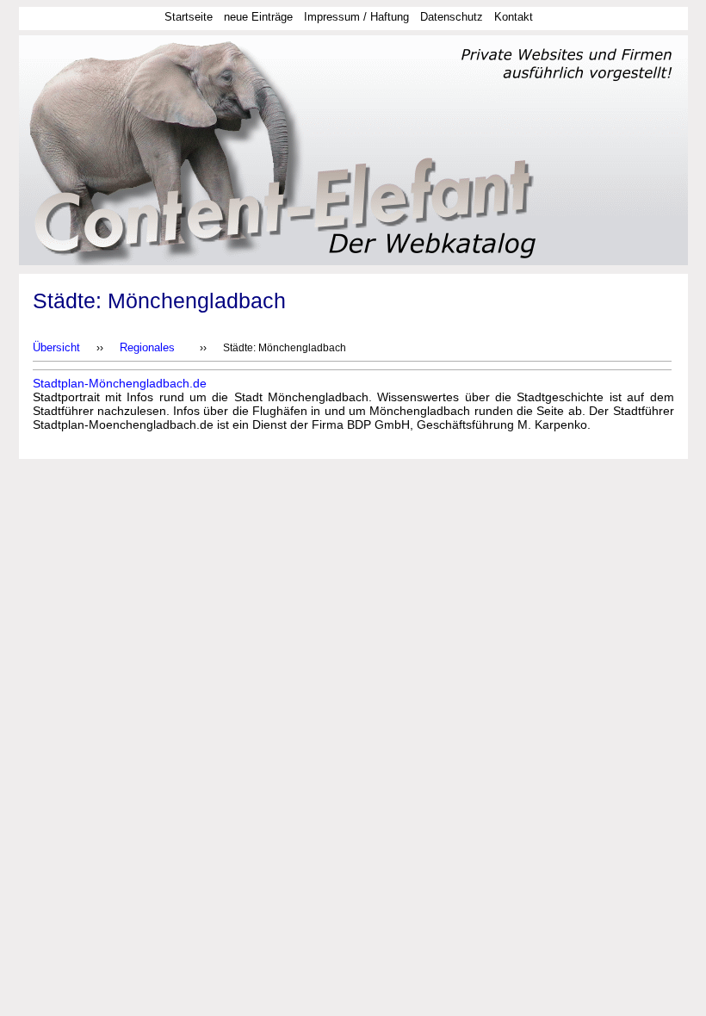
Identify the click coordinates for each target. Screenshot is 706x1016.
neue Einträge (258, 16)
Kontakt (513, 16)
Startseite (188, 16)
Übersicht (56, 347)
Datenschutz (451, 16)
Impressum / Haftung (356, 16)
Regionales (147, 347)
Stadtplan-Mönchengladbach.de (120, 383)
